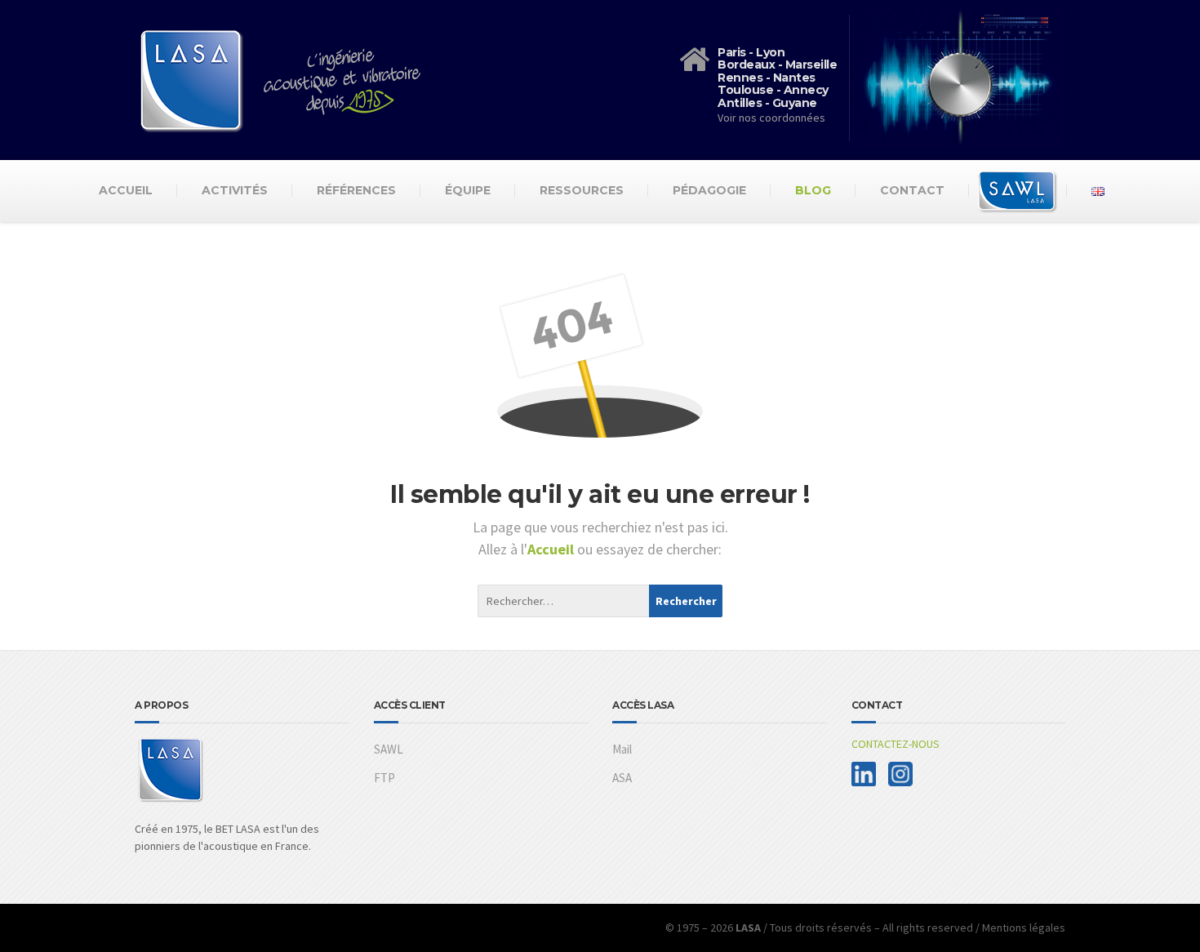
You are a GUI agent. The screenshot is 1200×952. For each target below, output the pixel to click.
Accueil (126, 190)
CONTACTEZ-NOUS (895, 743)
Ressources (582, 190)
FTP (384, 777)
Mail (622, 749)
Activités (235, 190)
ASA (622, 777)
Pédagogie (709, 190)
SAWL (388, 749)
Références (356, 190)
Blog (813, 190)
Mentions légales (1023, 927)
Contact (912, 190)
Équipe (468, 190)
